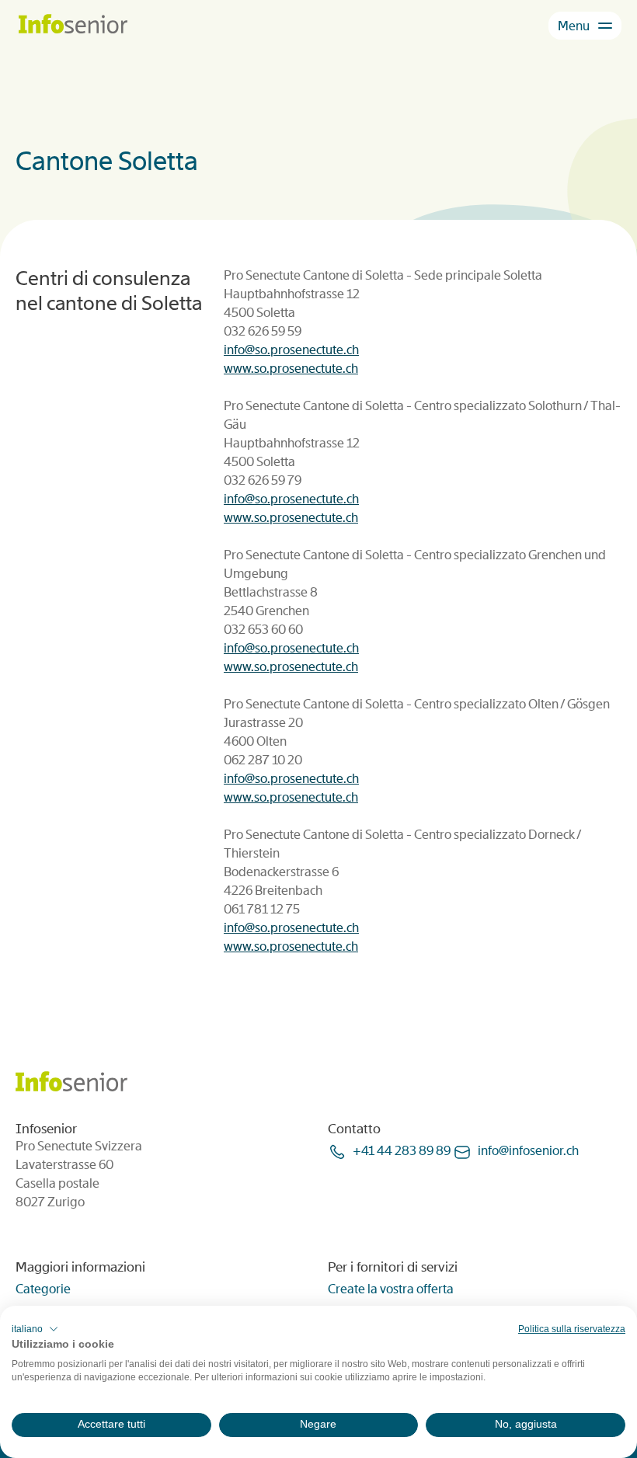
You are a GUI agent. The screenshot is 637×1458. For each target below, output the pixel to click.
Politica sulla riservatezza (571, 1329)
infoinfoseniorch (528, 1151)
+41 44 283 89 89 (402, 1151)
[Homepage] (73, 25)
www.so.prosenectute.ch (291, 368)
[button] (35, 1329)
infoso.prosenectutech (291, 350)
